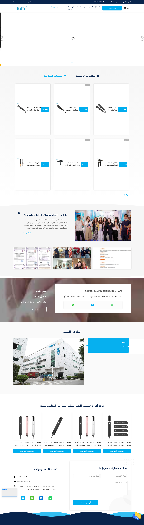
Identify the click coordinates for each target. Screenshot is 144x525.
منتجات (59, 7)
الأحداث (97, 7)
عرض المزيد (126, 194)
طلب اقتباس (112, 8)
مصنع (124, 342)
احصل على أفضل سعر (44, 110)
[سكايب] (43, 499)
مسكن (52, 7)
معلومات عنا (80, 7)
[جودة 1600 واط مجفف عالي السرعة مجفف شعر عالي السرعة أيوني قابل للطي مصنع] (100, 163)
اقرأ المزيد (27, 233)
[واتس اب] (52, 499)
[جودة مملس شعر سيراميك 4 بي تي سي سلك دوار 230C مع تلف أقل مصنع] (61, 108)
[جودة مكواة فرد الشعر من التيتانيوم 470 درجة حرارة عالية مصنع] (100, 108)
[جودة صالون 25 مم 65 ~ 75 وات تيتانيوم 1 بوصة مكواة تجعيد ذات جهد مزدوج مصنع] (22, 163)
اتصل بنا (90, 7)
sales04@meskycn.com (24, 481)
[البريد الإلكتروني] (25, 499)
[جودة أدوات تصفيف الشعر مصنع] (72, 66)
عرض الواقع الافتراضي (69, 8)
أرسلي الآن (86, 503)
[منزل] (21, 8)
